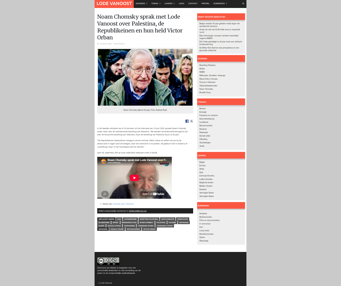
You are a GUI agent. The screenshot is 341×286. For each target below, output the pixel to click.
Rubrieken (219, 3)
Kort (201, 227)
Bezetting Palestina (149, 219)
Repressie (183, 222)
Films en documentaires (209, 220)
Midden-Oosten (205, 186)
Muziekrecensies (206, 234)
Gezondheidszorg (206, 118)
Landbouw (203, 122)
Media (202, 68)
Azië (201, 172)
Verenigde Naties (145, 226)
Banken (202, 108)
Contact (193, 3)
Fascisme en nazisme (208, 115)
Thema (154, 3)
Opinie (202, 237)
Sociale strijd (114, 226)
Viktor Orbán (149, 229)
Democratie (182, 219)
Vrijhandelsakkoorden (208, 85)
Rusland (202, 189)
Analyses (203, 213)
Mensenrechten (129, 222)
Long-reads (204, 230)
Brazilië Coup (205, 92)
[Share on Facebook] (187, 121)
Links (181, 3)
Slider (101, 226)
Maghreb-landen (206, 182)
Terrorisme (129, 226)
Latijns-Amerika (205, 179)
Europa (202, 165)
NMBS (202, 72)
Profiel (206, 3)
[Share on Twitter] (191, 121)
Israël (116, 222)
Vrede (201, 146)
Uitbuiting (203, 139)
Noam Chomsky (146, 222)
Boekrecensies (205, 216)
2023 (119, 219)
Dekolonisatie (167, 219)
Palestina (161, 222)
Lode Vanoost (114, 3)
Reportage (203, 240)
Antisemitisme (130, 219)
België (202, 162)
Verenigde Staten (165, 226)
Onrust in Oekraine (207, 82)
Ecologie (203, 112)
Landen (168, 3)
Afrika (201, 168)
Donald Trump (117, 229)
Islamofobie (104, 222)
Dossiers (140, 3)
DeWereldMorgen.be (138, 211)
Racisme (172, 222)
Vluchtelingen (205, 142)
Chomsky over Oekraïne (123, 204)
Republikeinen (133, 229)
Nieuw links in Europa (208, 78)
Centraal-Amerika (206, 175)
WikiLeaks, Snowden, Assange (212, 75)
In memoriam (205, 223)
